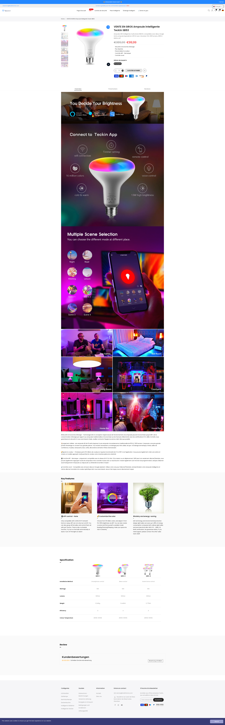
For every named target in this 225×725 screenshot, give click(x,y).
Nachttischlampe (66, 699)
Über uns (99, 696)
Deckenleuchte (65, 702)
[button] (217, 6)
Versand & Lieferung (85, 699)
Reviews (147, 89)
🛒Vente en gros (143, 10)
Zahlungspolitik (83, 711)
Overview (78, 89)
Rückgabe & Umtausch (86, 702)
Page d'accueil (81, 10)
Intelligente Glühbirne (67, 705)
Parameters (112, 89)
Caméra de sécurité (100, 10)
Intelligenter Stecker (67, 709)
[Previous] (72, 46)
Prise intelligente (115, 10)
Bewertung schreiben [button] (155, 661)
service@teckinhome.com (11, 5)
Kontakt (98, 693)
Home (63, 19)
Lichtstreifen (65, 693)
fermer (221, 2)
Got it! (217, 721)
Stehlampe (64, 696)
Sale (91, 10)
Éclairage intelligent (129, 10)
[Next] (108, 46)
